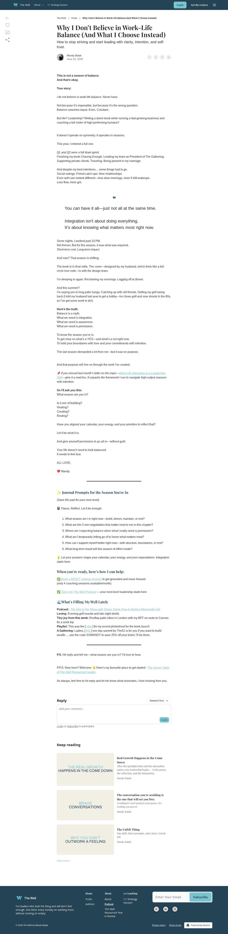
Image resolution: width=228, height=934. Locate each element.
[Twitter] (156, 909)
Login (180, 5)
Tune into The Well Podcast (78, 591)
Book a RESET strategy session (81, 579)
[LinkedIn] (166, 909)
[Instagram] (175, 909)
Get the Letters (199, 5)
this (88, 630)
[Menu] (214, 4)
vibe (89, 626)
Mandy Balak (74, 55)
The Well (61, 18)
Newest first (157, 700)
